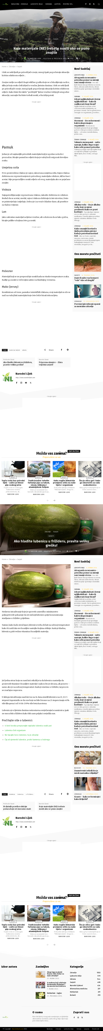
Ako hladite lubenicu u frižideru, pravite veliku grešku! (17, 363)
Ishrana (77, 96)
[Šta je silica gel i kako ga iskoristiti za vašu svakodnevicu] (89, 469)
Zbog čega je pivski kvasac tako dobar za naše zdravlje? (55, 974)
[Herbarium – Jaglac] (40, 995)
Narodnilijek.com (17, 1029)
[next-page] (54, 501)
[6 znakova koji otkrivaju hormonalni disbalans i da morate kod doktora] (40, 985)
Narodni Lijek (35, 58)
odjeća (24, 350)
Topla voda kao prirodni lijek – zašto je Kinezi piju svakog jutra (13, 482)
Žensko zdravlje (80, 139)
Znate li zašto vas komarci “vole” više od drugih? (86, 279)
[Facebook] (86, 4)
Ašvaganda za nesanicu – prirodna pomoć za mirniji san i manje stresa (86, 80)
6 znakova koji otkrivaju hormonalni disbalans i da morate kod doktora (56, 984)
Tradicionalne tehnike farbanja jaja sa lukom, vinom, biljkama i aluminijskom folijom (39, 483)
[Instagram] (89, 4)
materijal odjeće (14, 350)
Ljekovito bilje (79, 75)
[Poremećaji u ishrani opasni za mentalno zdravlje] (87, 291)
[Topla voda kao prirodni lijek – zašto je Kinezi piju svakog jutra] (13, 469)
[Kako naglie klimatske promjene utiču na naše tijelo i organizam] (64, 469)
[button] (98, 4)
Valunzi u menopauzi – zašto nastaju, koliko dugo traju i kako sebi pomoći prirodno (87, 144)
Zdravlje (48, 39)
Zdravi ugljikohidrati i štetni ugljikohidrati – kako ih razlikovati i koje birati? (87, 101)
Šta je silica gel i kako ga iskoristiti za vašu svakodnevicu (89, 482)
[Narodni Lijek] (25, 58)
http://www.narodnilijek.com (25, 377)
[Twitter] (93, 4)
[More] (68, 350)
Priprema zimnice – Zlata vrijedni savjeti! (50, 363)
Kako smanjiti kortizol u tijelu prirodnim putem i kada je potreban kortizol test (86, 232)
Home (4, 66)
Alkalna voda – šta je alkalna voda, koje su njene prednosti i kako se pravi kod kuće (87, 208)
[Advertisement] (36, 122)
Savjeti (55, 39)
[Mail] (26, 382)
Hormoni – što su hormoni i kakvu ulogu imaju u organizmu (87, 123)
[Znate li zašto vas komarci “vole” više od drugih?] (87, 265)
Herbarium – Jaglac (54, 993)
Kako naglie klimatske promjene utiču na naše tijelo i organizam (64, 482)
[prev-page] (48, 501)
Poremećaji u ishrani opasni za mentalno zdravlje (87, 305)
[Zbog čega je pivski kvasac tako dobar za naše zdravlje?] (40, 974)
